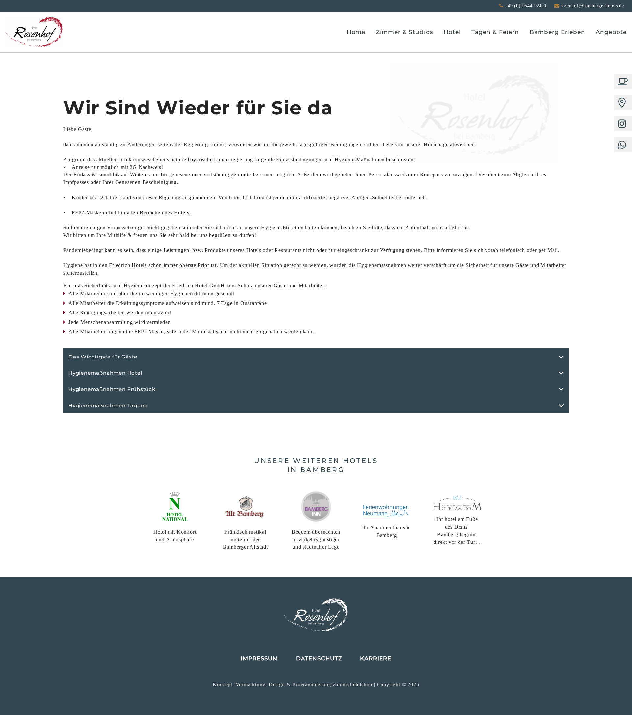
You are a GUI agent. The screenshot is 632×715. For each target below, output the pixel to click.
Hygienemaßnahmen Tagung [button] (108, 405)
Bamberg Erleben (557, 32)
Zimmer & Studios (404, 32)
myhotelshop (358, 684)
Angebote (611, 32)
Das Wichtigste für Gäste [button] (102, 357)
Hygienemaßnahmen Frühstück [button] (111, 389)
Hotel (452, 32)
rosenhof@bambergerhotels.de (592, 5)
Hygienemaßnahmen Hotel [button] (105, 373)
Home (356, 32)
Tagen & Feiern (495, 32)
